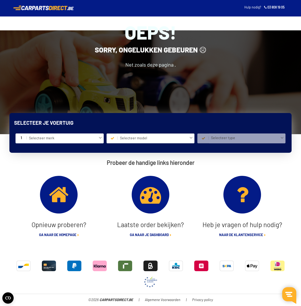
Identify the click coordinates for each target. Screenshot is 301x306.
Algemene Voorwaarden (162, 300)
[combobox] (65, 138)
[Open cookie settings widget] (8, 298)
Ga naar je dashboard (149, 235)
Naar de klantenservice (241, 235)
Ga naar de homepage (57, 235)
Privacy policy (202, 300)
